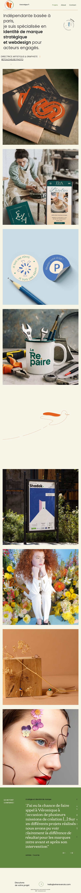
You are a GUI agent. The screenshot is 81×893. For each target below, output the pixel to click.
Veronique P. (24, 4)
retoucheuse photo (12, 59)
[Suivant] (71, 853)
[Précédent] (64, 853)
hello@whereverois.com (59, 884)
